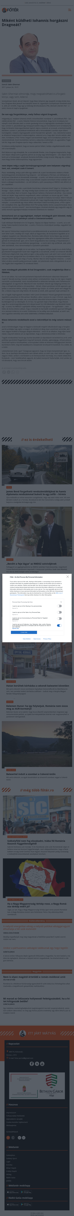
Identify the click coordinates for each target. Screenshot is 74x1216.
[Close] (68, 577)
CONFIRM (24, 632)
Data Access (37, 639)
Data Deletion (27, 639)
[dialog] (37, 608)
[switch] (59, 606)
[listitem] (37, 602)
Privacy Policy (47, 639)
